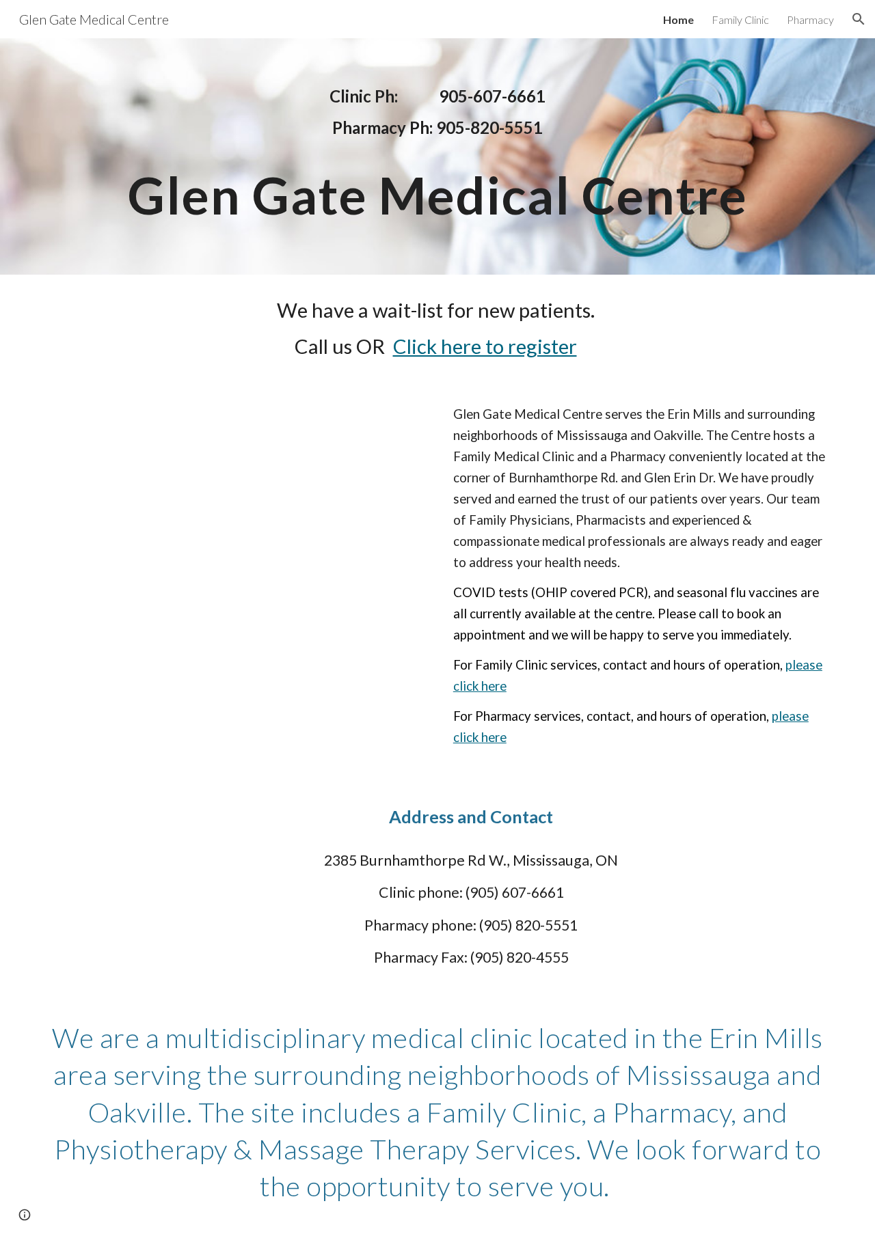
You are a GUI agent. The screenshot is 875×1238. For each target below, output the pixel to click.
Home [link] (678, 19)
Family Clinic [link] (740, 19)
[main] (437, 112)
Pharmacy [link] (810, 19)
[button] (858, 19)
